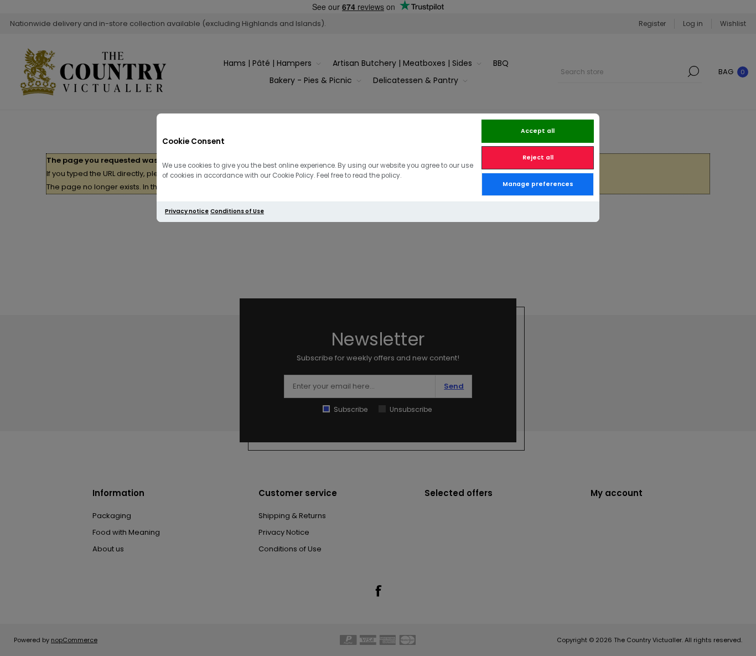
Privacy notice (187, 211)
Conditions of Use (237, 211)
